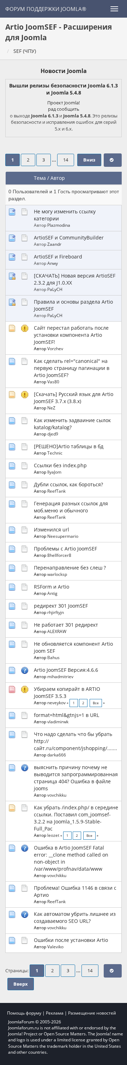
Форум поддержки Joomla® (45, 8)
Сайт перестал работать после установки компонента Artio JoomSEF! (71, 334)
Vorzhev (55, 348)
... (54, 160)
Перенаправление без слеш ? (70, 567)
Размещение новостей (92, 1013)
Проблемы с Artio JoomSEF (65, 548)
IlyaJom (54, 472)
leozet (53, 835)
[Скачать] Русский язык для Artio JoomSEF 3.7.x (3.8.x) (73, 397)
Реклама (55, 1013)
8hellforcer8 (59, 555)
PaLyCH (54, 289)
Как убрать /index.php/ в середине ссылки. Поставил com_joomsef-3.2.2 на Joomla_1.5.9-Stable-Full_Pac (76, 818)
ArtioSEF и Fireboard (58, 256)
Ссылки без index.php (60, 465)
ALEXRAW (56, 631)
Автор (57, 178)
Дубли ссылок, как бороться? (68, 484)
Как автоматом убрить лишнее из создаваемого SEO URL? (75, 917)
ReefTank (56, 491)
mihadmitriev (60, 676)
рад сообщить (63, 109)
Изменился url (51, 529)
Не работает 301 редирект (66, 624)
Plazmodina (58, 225)
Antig (52, 593)
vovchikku (56, 795)
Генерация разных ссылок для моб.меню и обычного (71, 507)
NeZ (51, 407)
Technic (54, 453)
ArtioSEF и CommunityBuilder (69, 237)
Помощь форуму (24, 1013)
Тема (40, 178)
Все (96, 703)
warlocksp (57, 574)
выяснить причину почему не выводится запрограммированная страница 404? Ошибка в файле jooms (76, 778)
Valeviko (55, 946)
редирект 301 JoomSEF (61, 605)
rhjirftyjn (55, 612)
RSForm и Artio (51, 586)
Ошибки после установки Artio (71, 940)
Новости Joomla (64, 71)
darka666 (56, 754)
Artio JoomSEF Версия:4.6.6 (66, 670)
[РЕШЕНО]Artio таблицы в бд (68, 446)
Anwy (52, 263)
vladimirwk (57, 721)
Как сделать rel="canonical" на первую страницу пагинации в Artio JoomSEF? (71, 368)
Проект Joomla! (63, 102)
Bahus (53, 657)
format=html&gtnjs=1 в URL (66, 715)
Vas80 (53, 381)
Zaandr (54, 244)
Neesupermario (62, 536)
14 (65, 160)
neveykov (56, 702)
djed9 (52, 434)
